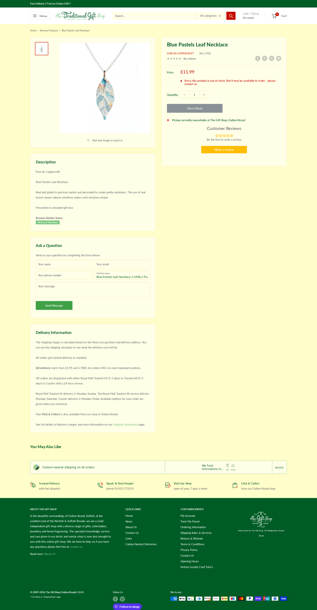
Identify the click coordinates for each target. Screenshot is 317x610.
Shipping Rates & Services (196, 532)
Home (33, 30)
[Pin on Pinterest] (264, 58)
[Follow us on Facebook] (115, 599)
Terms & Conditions (192, 544)
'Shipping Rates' (49, 597)
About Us (131, 527)
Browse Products (49, 30)
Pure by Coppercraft (180, 53)
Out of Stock (194, 108)
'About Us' (50, 553)
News (128, 521)
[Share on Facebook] (257, 58)
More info (279, 467)
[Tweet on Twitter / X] (271, 58)
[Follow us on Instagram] (122, 599)
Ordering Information (193, 527)
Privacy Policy (189, 549)
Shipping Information (125, 424)
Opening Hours (190, 561)
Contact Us (132, 532)
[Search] (231, 16)
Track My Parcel (190, 521)
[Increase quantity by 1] (204, 95)
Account (248, 17)
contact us (76, 546)
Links (128, 538)
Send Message (54, 305)
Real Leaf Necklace (48, 222)
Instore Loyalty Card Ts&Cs (197, 567)
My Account (188, 515)
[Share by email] (278, 58)
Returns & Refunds (192, 538)
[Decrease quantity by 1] (184, 95)
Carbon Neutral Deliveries (141, 544)
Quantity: (172, 94)
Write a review (224, 149)
